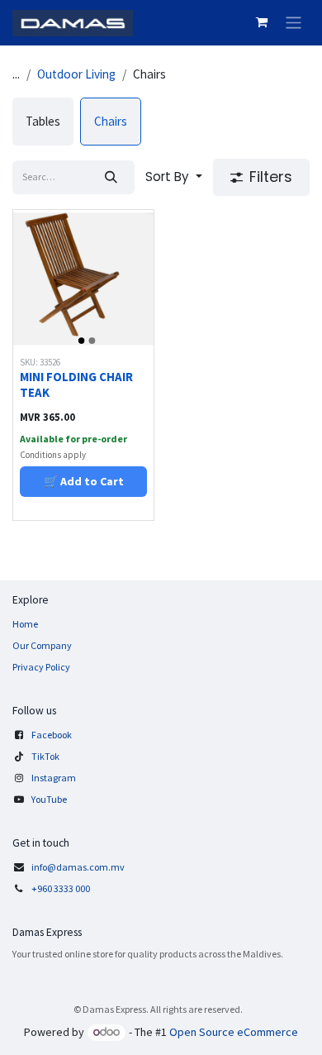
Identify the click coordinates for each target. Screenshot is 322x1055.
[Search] (111, 177)
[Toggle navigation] (293, 23)
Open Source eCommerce (233, 1031)
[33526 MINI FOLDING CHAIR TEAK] (83, 280)
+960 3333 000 (61, 888)
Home (25, 624)
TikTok (45, 756)
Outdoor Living (76, 74)
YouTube (49, 799)
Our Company (42, 645)
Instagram (53, 777)
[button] (174, 177)
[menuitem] (42, 122)
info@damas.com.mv (78, 867)
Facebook (51, 734)
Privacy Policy (41, 667)
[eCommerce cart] (261, 22)
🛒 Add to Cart (84, 481)
